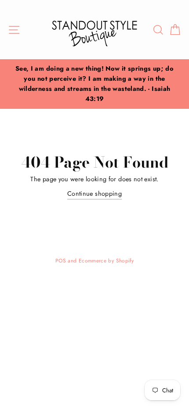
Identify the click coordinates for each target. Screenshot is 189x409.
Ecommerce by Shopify (106, 260)
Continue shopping (94, 193)
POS (60, 260)
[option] (94, 84)
